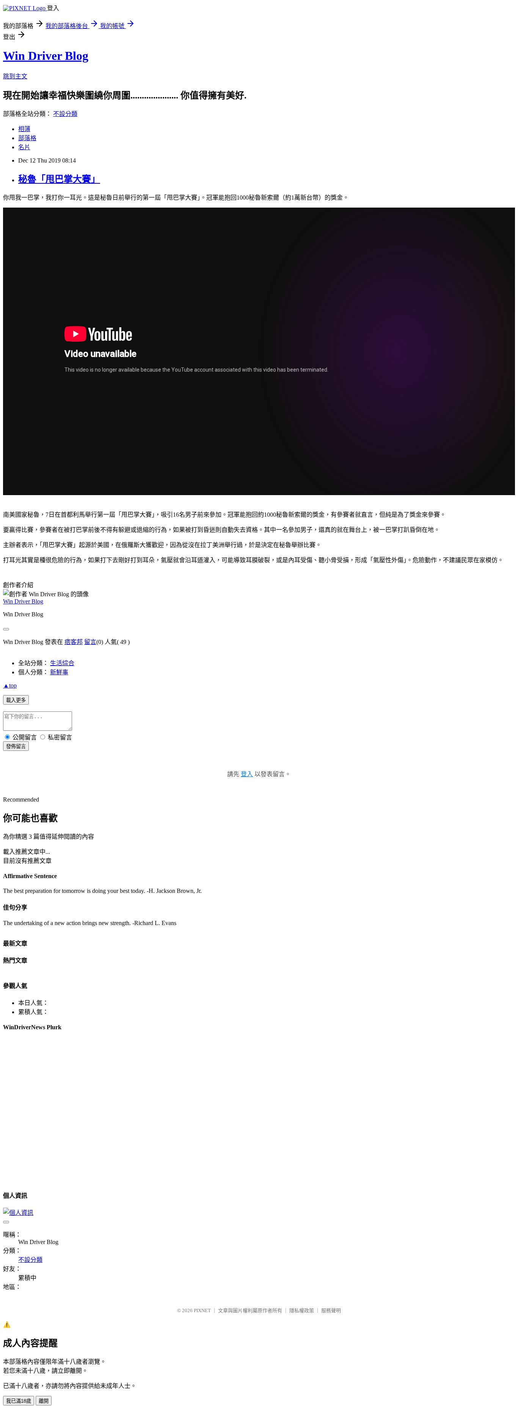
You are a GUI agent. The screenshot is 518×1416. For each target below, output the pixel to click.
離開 (44, 1401)
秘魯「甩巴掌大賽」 (59, 179)
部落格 (27, 138)
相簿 (24, 129)
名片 (24, 147)
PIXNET (202, 1310)
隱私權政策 (301, 1310)
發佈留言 (16, 746)
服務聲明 (331, 1310)
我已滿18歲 (18, 1401)
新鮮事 (59, 672)
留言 (90, 642)
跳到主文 (15, 76)
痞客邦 (73, 642)
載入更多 (16, 700)
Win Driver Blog (45, 56)
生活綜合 (62, 663)
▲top (10, 685)
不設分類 (65, 114)
